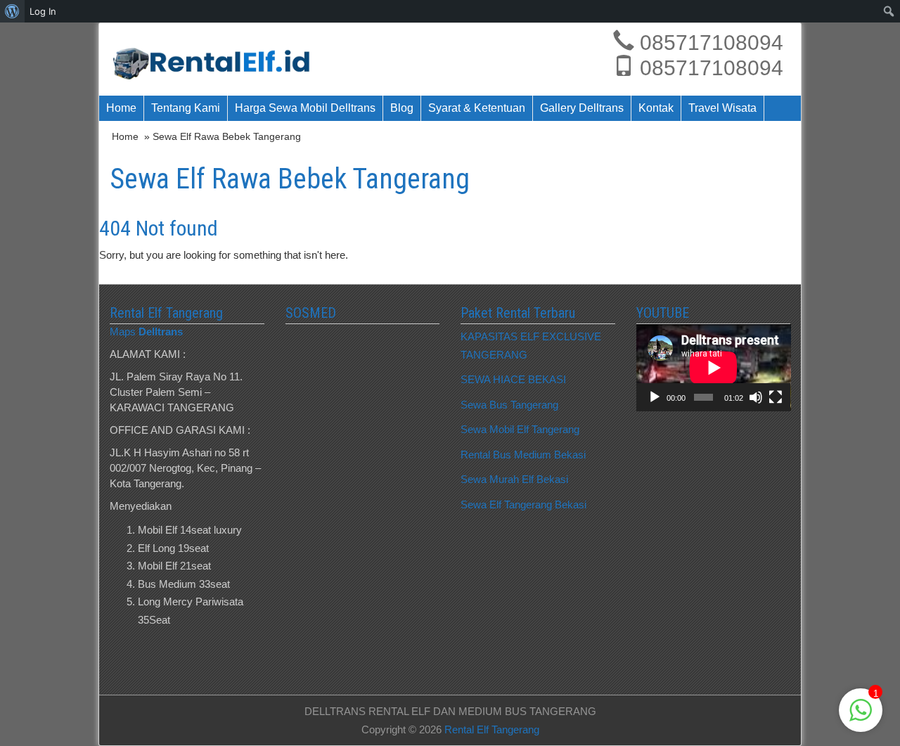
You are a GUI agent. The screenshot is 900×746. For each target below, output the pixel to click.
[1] (860, 718)
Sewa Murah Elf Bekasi (514, 479)
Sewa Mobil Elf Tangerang (520, 429)
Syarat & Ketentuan (476, 108)
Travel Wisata (722, 108)
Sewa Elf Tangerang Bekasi (523, 504)
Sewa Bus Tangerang (509, 405)
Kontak (656, 108)
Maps (146, 331)
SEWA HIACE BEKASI (513, 379)
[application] (713, 367)
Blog (401, 108)
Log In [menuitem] (43, 11)
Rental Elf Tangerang (491, 729)
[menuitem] (12, 11)
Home (121, 108)
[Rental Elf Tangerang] (216, 59)
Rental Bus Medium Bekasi (523, 455)
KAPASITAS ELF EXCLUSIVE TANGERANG (531, 345)
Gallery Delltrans (582, 108)
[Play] (655, 397)
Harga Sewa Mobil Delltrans (305, 108)
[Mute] (756, 397)
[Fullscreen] (776, 397)
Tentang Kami (185, 108)
